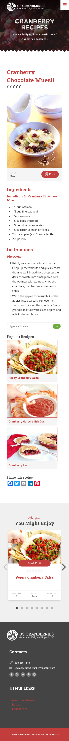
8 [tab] (52, 608)
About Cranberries (23, 700)
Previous (4, 566)
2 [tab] (22, 608)
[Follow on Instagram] (34, 674)
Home (16, 34)
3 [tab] (27, 608)
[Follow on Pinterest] (28, 674)
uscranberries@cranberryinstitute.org (35, 667)
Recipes (26, 34)
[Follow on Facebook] (11, 674)
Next (63, 566)
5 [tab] (37, 608)
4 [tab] (32, 608)
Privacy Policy (52, 734)
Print (51, 174)
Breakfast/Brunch (44, 34)
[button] (8, 86)
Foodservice (19, 709)
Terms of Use (38, 734)
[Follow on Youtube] (23, 674)
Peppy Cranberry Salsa (24, 378)
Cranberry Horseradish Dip (26, 421)
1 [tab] (17, 608)
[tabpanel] (34, 566)
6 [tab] (42, 608)
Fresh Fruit (34, 563)
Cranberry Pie (18, 465)
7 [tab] (47, 608)
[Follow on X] (17, 674)
